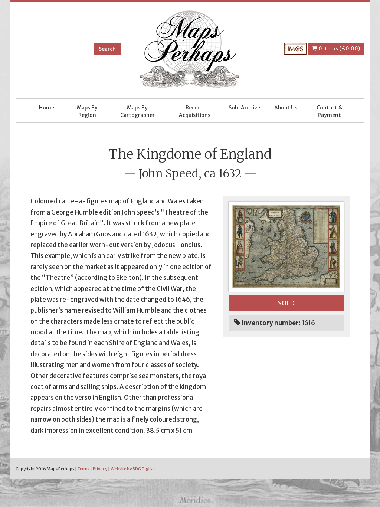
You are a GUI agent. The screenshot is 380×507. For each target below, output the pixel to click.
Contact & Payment (330, 111)
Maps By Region (87, 111)
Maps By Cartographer (137, 111)
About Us (285, 107)
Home (46, 107)
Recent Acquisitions (194, 111)
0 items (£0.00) (338, 48)
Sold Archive (244, 107)
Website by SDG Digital (133, 468)
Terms (83, 468)
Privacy (100, 468)
